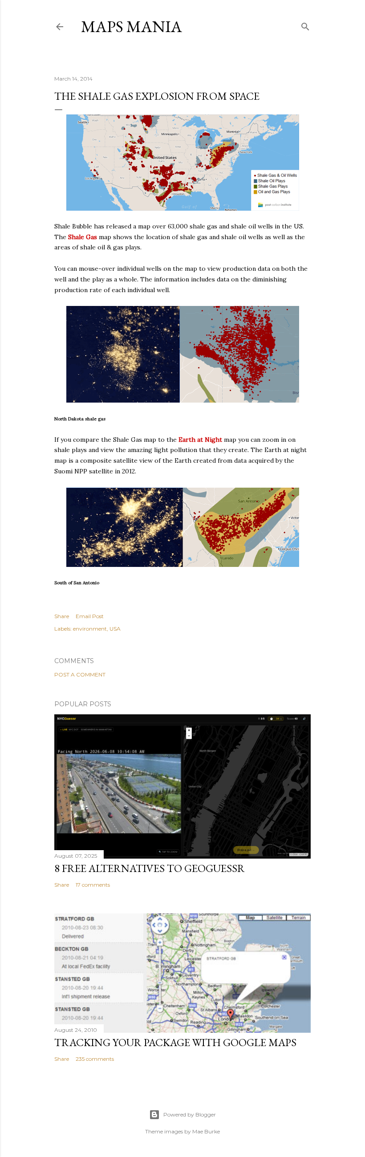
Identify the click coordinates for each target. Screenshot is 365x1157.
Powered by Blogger (189, 1114)
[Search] (305, 24)
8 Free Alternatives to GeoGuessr (149, 868)
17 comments (93, 884)
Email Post (90, 616)
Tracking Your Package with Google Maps (175, 1042)
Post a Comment (79, 674)
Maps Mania (131, 26)
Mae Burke (206, 1131)
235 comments (95, 1058)
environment (90, 628)
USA (115, 628)
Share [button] (61, 616)
